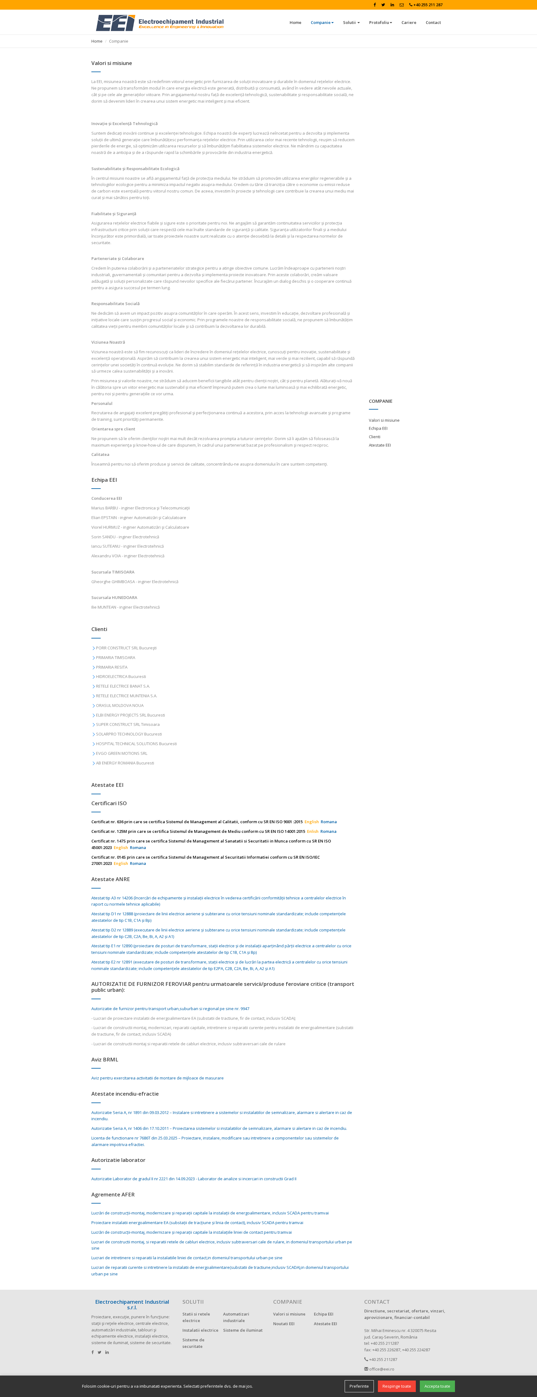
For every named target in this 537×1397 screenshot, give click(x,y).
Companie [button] (321, 22)
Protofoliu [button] (379, 22)
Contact (433, 22)
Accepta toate (437, 1386)
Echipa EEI (378, 428)
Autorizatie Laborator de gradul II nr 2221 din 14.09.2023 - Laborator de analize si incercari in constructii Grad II (193, 1178)
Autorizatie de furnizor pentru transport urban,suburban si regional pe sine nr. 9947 (170, 1008)
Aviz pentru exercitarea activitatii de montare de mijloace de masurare (157, 1078)
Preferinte (359, 1386)
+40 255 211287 (382, 1359)
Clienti (374, 436)
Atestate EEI (380, 445)
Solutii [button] (350, 22)
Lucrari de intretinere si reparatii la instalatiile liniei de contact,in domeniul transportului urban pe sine (186, 1257)
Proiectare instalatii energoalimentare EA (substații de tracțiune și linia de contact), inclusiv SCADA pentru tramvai (197, 1222)
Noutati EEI (284, 1323)
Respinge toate (397, 1386)
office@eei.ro (381, 1369)
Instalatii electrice (200, 1330)
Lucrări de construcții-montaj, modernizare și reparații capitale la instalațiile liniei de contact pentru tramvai (191, 1232)
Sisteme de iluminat (243, 1330)
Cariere (409, 22)
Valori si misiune (384, 420)
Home (295, 22)
